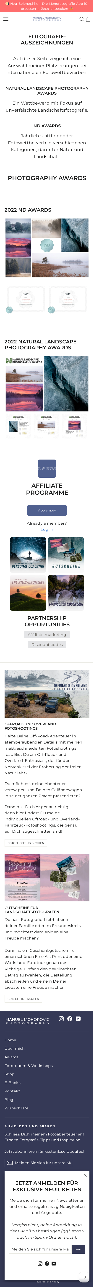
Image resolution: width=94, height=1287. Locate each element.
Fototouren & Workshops (29, 1066)
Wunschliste (17, 1108)
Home (10, 1040)
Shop (10, 1074)
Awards (12, 1057)
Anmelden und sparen (30, 1126)
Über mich (15, 1048)
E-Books (13, 1083)
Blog (9, 1100)
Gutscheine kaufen (23, 999)
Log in (47, 529)
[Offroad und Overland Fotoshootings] (47, 694)
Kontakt (12, 1091)
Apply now (47, 510)
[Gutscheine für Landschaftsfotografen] (47, 877)
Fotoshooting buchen (26, 843)
